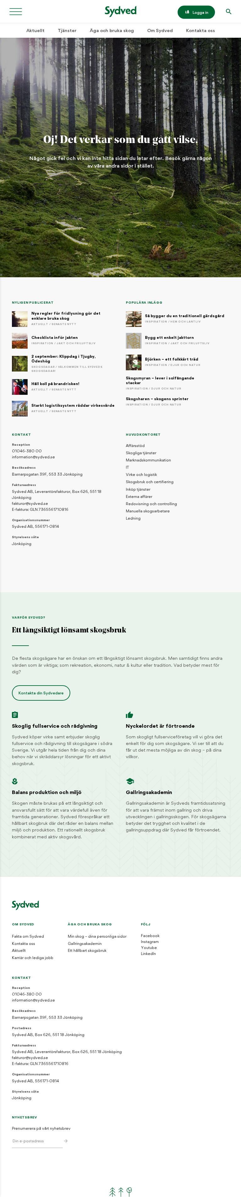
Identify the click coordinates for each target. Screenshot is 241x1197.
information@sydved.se (33, 457)
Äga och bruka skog (112, 31)
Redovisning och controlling (151, 504)
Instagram (150, 942)
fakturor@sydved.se (30, 504)
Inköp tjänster (138, 490)
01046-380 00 (27, 451)
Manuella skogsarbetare (148, 511)
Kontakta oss (200, 31)
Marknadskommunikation (148, 460)
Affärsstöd (135, 446)
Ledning (133, 519)
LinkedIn (148, 954)
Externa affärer (139, 497)
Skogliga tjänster (141, 453)
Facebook (150, 936)
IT (127, 468)
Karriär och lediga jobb (32, 958)
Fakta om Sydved (28, 937)
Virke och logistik (141, 475)
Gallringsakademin (85, 944)
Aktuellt (35, 31)
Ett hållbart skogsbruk (87, 951)
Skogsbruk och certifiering (150, 482)
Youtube (149, 948)
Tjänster (67, 31)
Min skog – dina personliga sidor (97, 937)
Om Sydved (160, 31)
